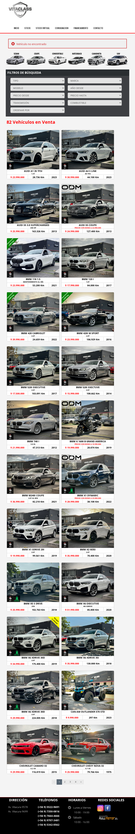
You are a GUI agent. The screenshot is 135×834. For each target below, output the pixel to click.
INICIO (16, 28)
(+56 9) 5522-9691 (48, 807)
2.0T (33, 336)
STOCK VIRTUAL (43, 28)
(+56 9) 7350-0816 (48, 811)
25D (33, 606)
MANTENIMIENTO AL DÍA (33, 282)
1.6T (88, 282)
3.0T (33, 660)
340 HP (33, 228)
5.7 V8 (87, 768)
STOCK (27, 28)
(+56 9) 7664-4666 (48, 815)
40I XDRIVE (87, 606)
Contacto (98, 28)
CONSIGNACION (61, 28)
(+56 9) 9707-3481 (48, 820)
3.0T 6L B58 (33, 498)
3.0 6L (33, 444)
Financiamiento (81, 28)
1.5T (33, 174)
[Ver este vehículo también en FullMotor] (108, 817)
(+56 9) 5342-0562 (48, 824)
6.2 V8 (33, 768)
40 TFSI (88, 174)
